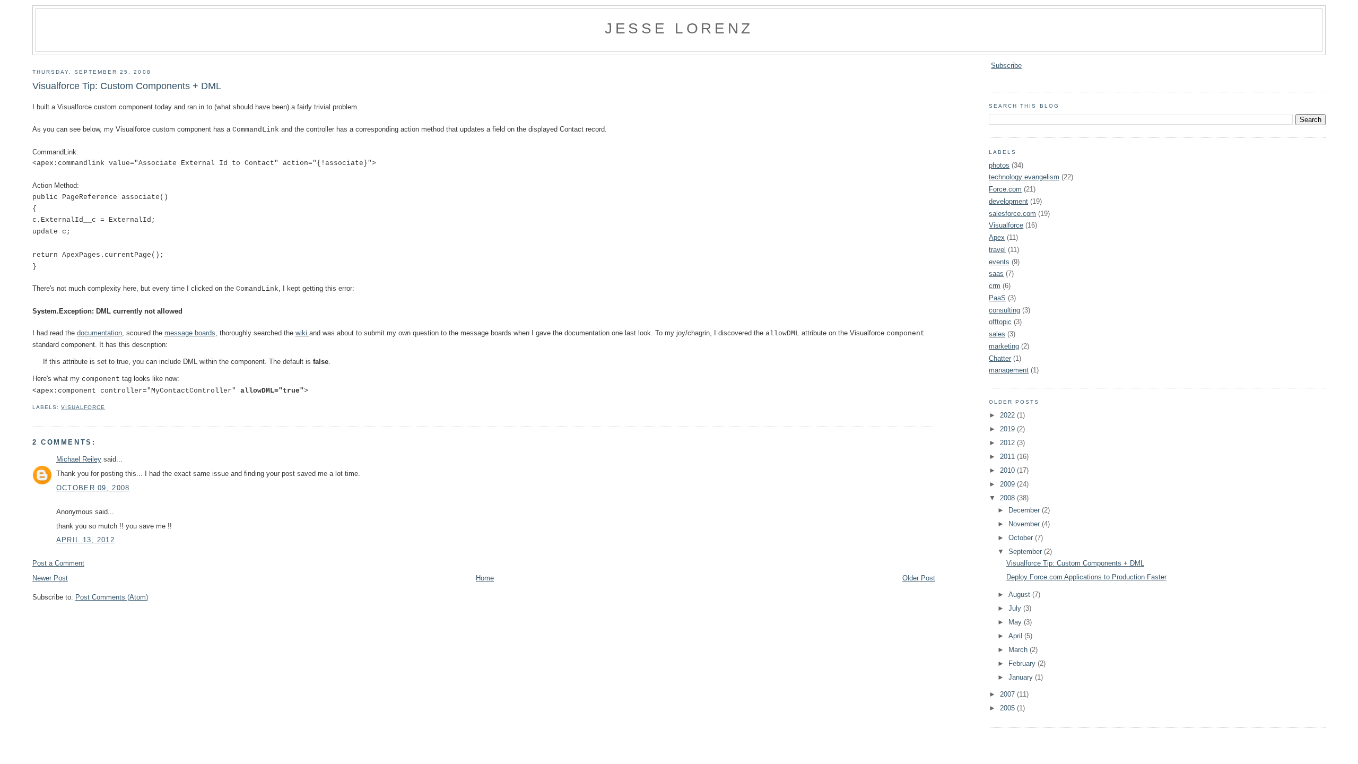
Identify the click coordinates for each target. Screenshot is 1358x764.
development (1008, 201)
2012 (1008, 443)
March (1019, 650)
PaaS (997, 298)
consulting (1004, 310)
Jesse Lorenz (679, 28)
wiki (302, 333)
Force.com (1005, 189)
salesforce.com (1012, 214)
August (1020, 594)
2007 (1008, 694)
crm (994, 286)
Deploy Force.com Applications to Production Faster (1086, 577)
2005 (1008, 708)
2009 (1008, 484)
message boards (189, 333)
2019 (1008, 429)
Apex (997, 237)
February (1023, 663)
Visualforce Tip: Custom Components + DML (126, 86)
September (1026, 551)
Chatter (1000, 358)
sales (997, 334)
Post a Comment (58, 563)
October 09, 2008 (93, 488)
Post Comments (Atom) (111, 597)
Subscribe (1006, 66)
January (1021, 677)
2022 (1008, 415)
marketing (1004, 346)
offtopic (1000, 322)
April (1016, 636)
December (1025, 510)
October (1021, 538)
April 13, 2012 (85, 540)
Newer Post (50, 578)
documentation (99, 333)
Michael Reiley (78, 459)
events (999, 262)
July (1015, 608)
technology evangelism (1024, 177)
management (1009, 370)
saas (996, 273)
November (1025, 524)
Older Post (918, 578)
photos (999, 165)
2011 (1008, 457)
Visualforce (83, 407)
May (1016, 622)
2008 (1008, 498)
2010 (1008, 470)
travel (997, 250)
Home (485, 578)
